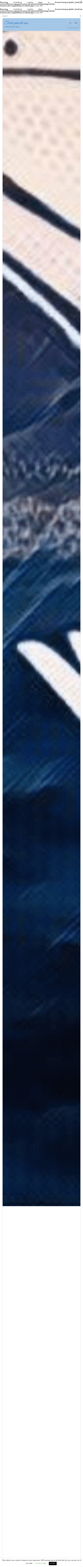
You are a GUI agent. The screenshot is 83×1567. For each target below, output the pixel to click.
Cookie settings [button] (40, 1563)
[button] (81, 1)
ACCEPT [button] (52, 1563)
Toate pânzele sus (16, 23)
